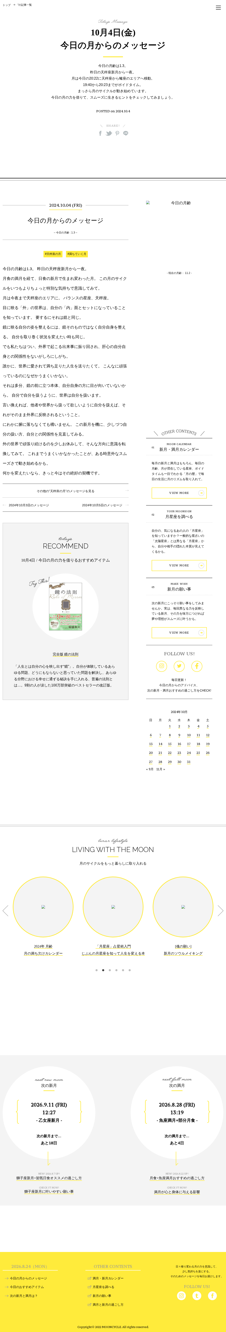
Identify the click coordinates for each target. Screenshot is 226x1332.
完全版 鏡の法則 (65, 654)
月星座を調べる (179, 516)
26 (207, 753)
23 (179, 753)
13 (151, 744)
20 (151, 753)
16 (179, 744)
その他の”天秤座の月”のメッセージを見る (65, 491)
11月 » (160, 769)
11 (198, 735)
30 (179, 762)
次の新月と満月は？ (24, 1296)
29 (169, 762)
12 (207, 735)
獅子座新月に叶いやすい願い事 (49, 1191)
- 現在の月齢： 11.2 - (179, 273)
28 (160, 762)
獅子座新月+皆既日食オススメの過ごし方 (49, 1178)
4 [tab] (116, 965)
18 (198, 744)
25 (198, 753)
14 (160, 744)
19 (207, 744)
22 (169, 753)
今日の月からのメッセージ (28, 1278)
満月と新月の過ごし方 (108, 1304)
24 (188, 753)
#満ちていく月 (77, 254)
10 (188, 735)
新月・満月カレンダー (179, 449)
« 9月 (150, 769)
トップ (7, 5)
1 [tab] (96, 965)
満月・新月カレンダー (108, 1278)
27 (151, 762)
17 (188, 744)
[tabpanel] (43, 919)
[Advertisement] (113, 157)
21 (160, 753)
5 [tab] (123, 965)
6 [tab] (129, 965)
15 (169, 744)
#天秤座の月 (53, 254)
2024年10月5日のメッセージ (103, 505)
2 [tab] (103, 965)
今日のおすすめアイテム (27, 1287)
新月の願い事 (179, 589)
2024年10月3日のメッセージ (27, 505)
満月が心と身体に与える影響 (177, 1192)
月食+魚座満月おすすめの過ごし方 (177, 1178)
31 (188, 762)
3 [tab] (109, 965)
